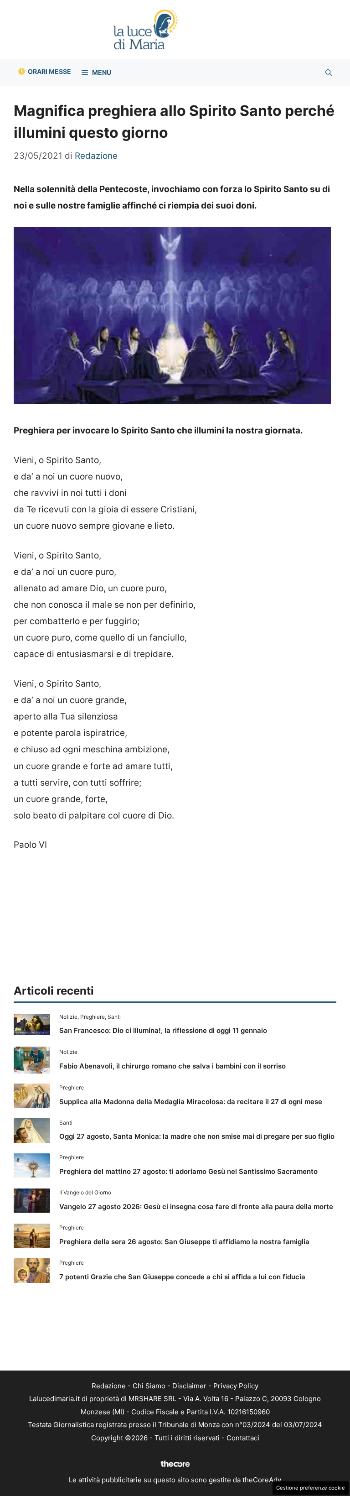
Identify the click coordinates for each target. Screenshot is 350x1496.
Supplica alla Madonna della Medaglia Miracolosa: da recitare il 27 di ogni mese (190, 1101)
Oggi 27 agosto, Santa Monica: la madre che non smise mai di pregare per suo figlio (197, 1136)
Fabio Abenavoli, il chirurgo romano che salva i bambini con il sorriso (172, 1066)
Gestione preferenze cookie (310, 1488)
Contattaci (242, 1437)
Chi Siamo (149, 1385)
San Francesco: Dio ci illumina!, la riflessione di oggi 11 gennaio (163, 1030)
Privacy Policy (235, 1385)
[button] (328, 72)
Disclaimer (189, 1385)
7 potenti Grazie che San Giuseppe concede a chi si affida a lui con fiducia (182, 1276)
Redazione (109, 1385)
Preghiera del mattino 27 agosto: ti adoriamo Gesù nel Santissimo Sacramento (188, 1171)
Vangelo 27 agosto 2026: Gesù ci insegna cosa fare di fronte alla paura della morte (196, 1206)
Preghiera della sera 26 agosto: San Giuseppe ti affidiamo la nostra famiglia (184, 1241)
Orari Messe (49, 71)
